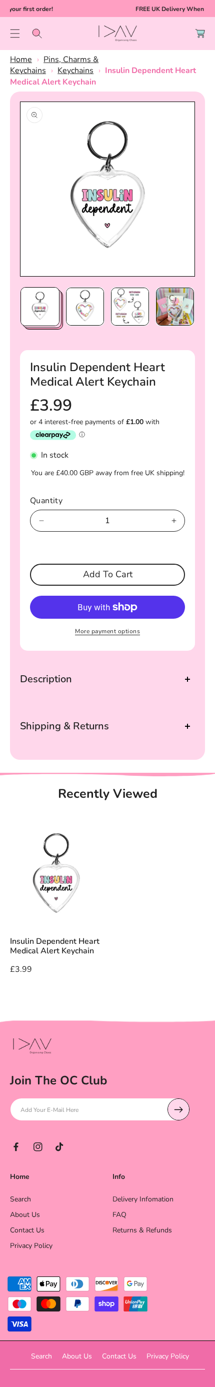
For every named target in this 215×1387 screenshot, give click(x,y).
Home (21, 59)
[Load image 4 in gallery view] (175, 306)
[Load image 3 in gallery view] (130, 306)
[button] (15, 34)
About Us (25, 1214)
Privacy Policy (31, 1245)
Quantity (46, 500)
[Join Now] (179, 1109)
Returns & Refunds (142, 1230)
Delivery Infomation (143, 1199)
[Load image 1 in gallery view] (40, 306)
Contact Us (27, 1230)
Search (20, 1199)
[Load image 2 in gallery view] (85, 306)
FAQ (119, 1214)
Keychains (76, 70)
